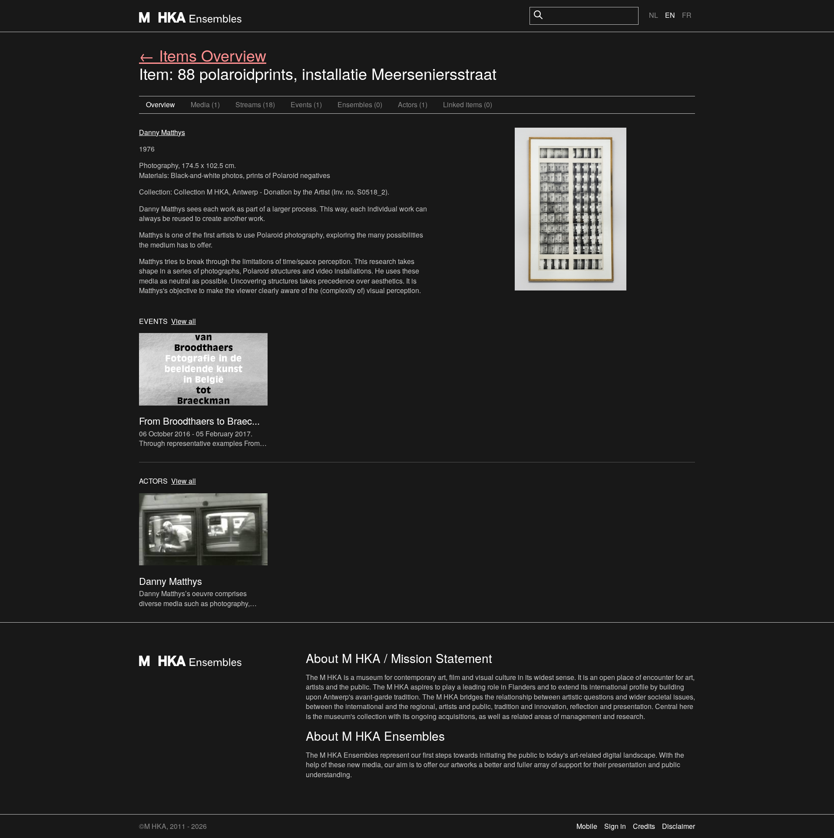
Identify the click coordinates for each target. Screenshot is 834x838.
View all (183, 321)
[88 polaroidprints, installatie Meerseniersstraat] (570, 210)
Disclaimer (678, 826)
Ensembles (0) (360, 104)
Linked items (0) (467, 104)
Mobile (586, 826)
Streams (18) (255, 104)
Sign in (615, 826)
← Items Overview (202, 55)
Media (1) (205, 104)
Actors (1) (412, 104)
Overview (160, 104)
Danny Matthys (162, 132)
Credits (644, 826)
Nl (653, 15)
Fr (687, 15)
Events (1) (306, 104)
